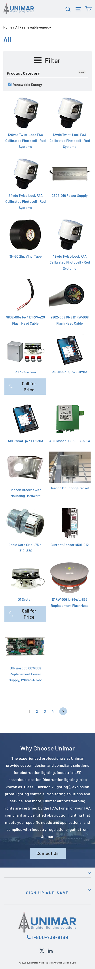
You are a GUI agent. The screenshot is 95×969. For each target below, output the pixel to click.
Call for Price (29, 386)
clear (82, 72)
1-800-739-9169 (49, 937)
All (17, 27)
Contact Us (47, 853)
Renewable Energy (27, 84)
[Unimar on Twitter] (41, 950)
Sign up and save (47, 892)
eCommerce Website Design (40, 962)
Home (7, 27)
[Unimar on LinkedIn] (50, 950)
